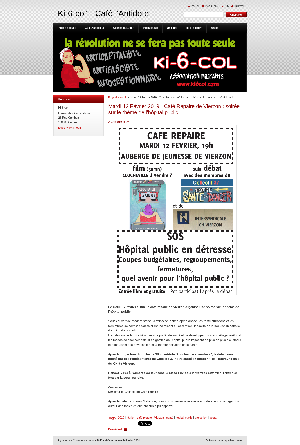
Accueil (195, 6)
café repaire (144, 417)
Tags (112, 418)
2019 (121, 417)
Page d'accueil (117, 97)
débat (213, 417)
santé (169, 417)
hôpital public (184, 417)
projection (201, 417)
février (130, 417)
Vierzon (159, 417)
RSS (226, 6)
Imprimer (239, 6)
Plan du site (211, 6)
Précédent (115, 429)
